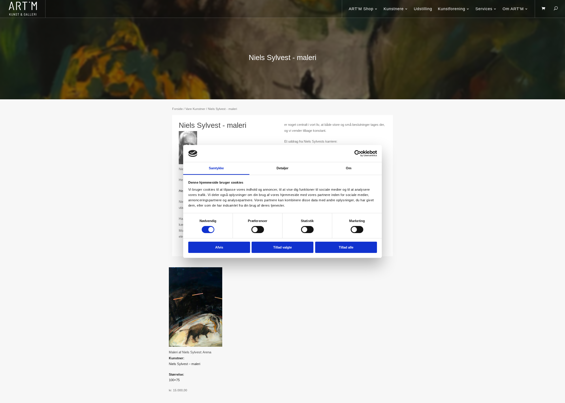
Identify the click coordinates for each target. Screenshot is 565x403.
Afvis (219, 247)
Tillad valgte (282, 247)
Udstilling (423, 9)
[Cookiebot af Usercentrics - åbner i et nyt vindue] (357, 153)
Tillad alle (346, 247)
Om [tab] (348, 168)
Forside (177, 109)
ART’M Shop (361, 9)
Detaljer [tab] (283, 168)
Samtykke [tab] (216, 168)
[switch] (257, 229)
